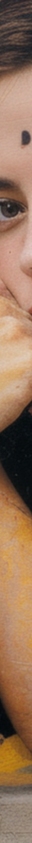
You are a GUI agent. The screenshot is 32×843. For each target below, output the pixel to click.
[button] (27, 840)
